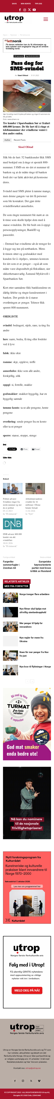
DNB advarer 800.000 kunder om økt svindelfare (12, 537)
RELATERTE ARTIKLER (16, 581)
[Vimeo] (39, 1081)
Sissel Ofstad (23, 75)
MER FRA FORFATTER (16, 586)
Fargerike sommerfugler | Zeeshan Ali (11, 564)
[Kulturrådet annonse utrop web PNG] (27, 922)
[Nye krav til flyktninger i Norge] (10, 670)
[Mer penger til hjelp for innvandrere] (10, 626)
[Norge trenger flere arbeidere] (10, 597)
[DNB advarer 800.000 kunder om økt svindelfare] (12, 523)
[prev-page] (27, 681)
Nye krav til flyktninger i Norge (35, 666)
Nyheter (13, 35)
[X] (31, 1081)
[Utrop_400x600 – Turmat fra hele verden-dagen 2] (27, 759)
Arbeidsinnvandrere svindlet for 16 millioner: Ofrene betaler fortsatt (34, 503)
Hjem (5, 35)
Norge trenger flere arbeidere (34, 594)
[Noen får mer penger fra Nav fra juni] (10, 655)
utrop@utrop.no (33, 1068)
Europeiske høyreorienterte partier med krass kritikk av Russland (40, 566)
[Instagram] (23, 1081)
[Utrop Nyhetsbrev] (27, 1007)
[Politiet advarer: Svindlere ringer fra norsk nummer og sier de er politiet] (12, 488)
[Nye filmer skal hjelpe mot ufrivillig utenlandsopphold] (10, 612)
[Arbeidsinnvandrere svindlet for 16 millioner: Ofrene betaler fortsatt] (35, 488)
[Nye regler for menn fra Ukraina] (10, 641)
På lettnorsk (25, 35)
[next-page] (32, 681)
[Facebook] (15, 1081)
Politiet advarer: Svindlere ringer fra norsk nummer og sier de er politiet (12, 503)
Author (7, 140)
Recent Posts (20, 140)
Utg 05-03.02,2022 (32, 56)
